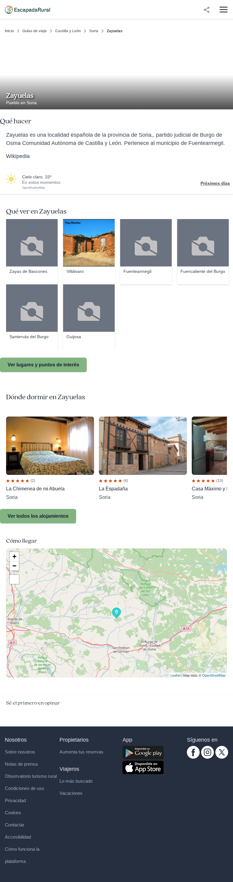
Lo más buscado (76, 781)
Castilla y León (68, 31)
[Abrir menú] (223, 9)
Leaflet (176, 675)
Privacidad (15, 800)
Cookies (13, 812)
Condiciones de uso (24, 788)
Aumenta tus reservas (81, 751)
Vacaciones (71, 793)
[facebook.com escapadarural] (193, 757)
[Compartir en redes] (206, 9)
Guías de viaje (34, 31)
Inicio (9, 31)
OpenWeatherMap (33, 187)
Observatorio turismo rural (31, 776)
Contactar (14, 824)
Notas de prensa (21, 764)
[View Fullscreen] (14, 579)
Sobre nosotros (20, 751)
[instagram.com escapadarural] (207, 757)
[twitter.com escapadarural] (221, 757)
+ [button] (14, 556)
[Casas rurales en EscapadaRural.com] (27, 10)
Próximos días (215, 183)
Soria (93, 31)
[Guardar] (226, 47)
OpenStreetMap (213, 675)
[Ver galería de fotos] (227, 102)
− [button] (14, 566)
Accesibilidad (18, 836)
